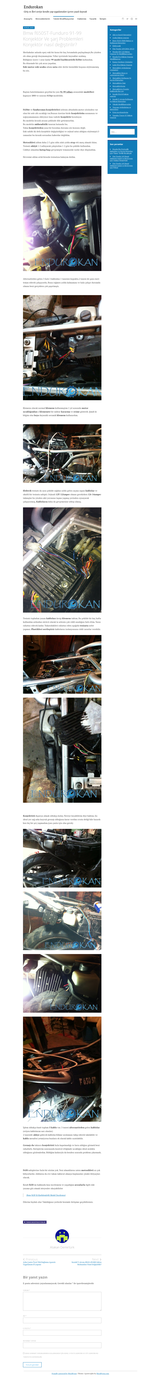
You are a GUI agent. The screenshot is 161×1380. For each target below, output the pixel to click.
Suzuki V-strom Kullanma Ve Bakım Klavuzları (121, 100)
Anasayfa (28, 19)
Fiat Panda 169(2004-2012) (123, 49)
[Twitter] (127, 19)
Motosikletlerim (42, 19)
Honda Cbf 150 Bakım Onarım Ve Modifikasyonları (121, 53)
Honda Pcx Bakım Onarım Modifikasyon (121, 58)
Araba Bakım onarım (120, 37)
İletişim (103, 19)
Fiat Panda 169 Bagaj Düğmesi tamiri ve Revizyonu (121, 157)
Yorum (26, 1290)
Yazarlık (92, 19)
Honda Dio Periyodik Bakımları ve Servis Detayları (121, 150)
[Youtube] (136, 19)
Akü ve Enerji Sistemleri (121, 35)
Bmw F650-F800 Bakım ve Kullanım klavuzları (121, 41)
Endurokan (33, 6)
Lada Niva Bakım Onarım (122, 65)
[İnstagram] (123, 19)
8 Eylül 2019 (29, 28)
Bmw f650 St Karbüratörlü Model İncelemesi (46, 1195)
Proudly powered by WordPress (64, 1373)
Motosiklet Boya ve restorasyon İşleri (118, 74)
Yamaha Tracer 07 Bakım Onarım (121, 116)
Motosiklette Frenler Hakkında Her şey (119, 90)
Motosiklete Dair (119, 83)
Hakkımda (81, 19)
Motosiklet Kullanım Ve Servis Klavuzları (120, 79)
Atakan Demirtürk (62, 1247)
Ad (24, 1316)
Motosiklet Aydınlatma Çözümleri (120, 69)
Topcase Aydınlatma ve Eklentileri (120, 108)
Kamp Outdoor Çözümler (122, 62)
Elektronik (116, 46)
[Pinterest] (132, 19)
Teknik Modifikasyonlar (63, 19)
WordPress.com (102, 1373)
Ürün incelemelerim (120, 112)
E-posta (27, 1328)
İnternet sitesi (29, 1341)
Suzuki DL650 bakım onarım (119, 95)
